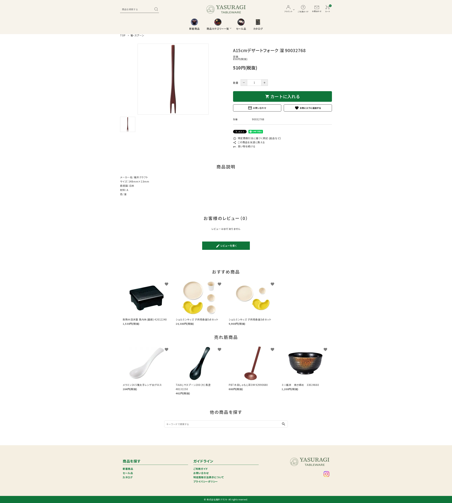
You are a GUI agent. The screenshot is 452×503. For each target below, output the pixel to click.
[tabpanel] (173, 79)
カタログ (128, 477)
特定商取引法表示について (208, 477)
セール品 (128, 473)
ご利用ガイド (200, 468)
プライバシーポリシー (205, 481)
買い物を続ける (244, 146)
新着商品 (128, 468)
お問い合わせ (257, 108)
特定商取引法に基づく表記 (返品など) (257, 138)
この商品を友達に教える (249, 142)
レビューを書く (226, 246)
